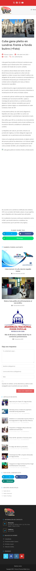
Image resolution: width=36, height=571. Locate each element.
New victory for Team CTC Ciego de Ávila (20, 401)
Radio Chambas (8, 496)
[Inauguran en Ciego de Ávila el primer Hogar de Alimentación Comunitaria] (5, 465)
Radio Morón (7, 491)
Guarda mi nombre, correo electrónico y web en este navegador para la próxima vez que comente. (17, 385)
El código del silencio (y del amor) (18, 446)
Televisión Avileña (9, 547)
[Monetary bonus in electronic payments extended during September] (5, 411)
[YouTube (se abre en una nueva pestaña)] (22, 3)
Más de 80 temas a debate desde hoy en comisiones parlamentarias (18, 336)
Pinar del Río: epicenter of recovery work (20, 437)
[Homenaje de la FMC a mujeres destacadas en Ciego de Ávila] (5, 456)
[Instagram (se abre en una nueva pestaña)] (19, 3)
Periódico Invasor (9, 544)
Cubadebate (8, 539)
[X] (5, 556)
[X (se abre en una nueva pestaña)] (13, 3)
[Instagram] (16, 556)
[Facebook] (11, 556)
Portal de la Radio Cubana (11, 541)
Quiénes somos (18, 566)
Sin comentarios (17, 57)
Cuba (6, 57)
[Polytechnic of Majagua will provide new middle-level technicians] (5, 429)
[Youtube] (21, 556)
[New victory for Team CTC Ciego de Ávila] (5, 402)
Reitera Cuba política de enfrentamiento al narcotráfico (18, 302)
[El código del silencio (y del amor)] (5, 447)
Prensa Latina (8, 54)
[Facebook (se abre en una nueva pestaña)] (16, 3)
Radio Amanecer (8, 493)
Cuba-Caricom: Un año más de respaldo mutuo (18, 270)
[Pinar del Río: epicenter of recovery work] (5, 438)
